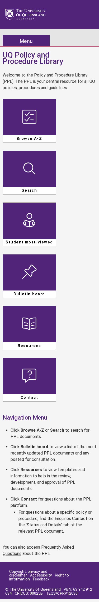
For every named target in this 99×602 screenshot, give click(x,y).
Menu (26, 40)
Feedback (41, 579)
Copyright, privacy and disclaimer (28, 573)
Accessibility (41, 575)
